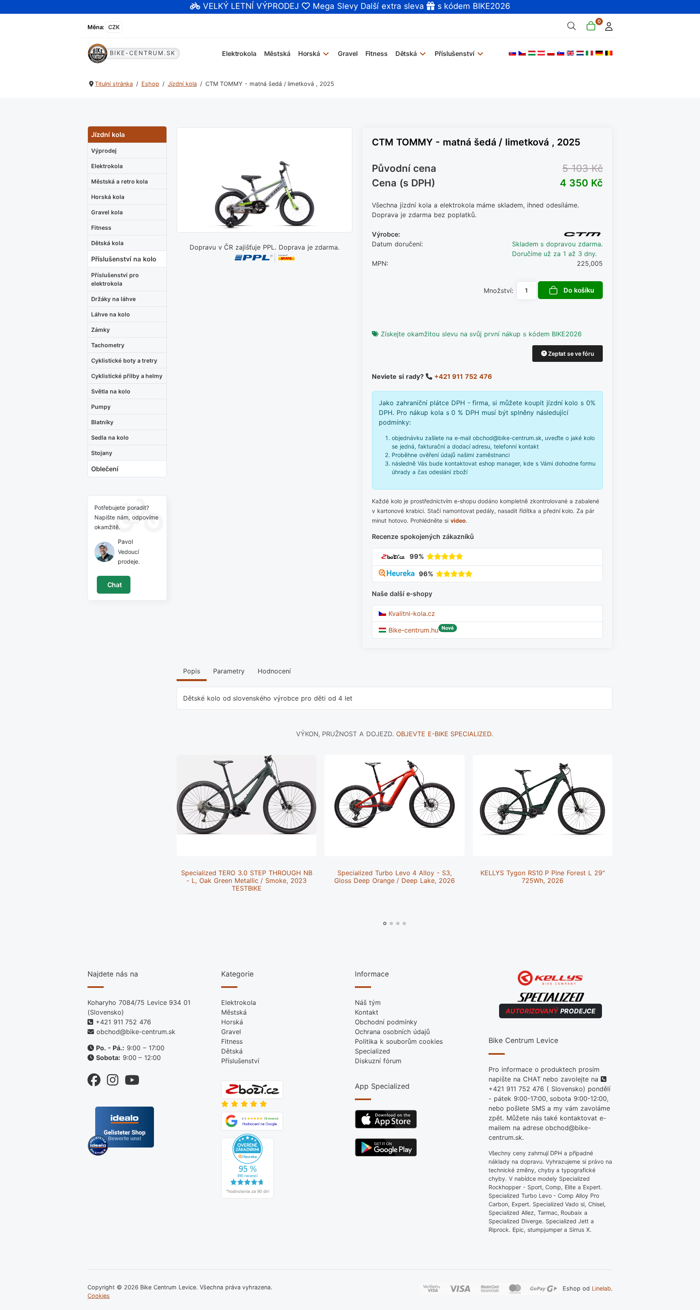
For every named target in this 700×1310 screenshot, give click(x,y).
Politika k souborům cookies (399, 1041)
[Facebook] (94, 1078)
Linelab (601, 1287)
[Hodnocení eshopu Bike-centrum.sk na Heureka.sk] (397, 574)
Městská (277, 53)
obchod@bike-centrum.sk (135, 1032)
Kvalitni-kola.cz (410, 613)
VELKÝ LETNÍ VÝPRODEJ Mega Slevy (280, 6)
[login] (606, 25)
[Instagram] (109, 1078)
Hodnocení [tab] (274, 671)
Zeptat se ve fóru (570, 353)
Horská (309, 53)
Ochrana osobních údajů (392, 1032)
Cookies (99, 1295)
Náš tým (368, 1002)
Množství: (498, 290)
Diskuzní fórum (378, 1061)
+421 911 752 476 (463, 376)
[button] (384, 923)
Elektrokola (239, 53)
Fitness (376, 53)
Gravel (347, 53)
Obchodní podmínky (386, 1022)
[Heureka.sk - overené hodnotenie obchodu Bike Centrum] (247, 1166)
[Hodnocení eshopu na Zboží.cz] (393, 556)
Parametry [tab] (229, 671)
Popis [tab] (191, 671)
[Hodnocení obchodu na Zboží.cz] (252, 1089)
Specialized (372, 1051)
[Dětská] (422, 53)
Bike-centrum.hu (412, 630)
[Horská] (325, 53)
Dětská (406, 53)
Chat (113, 585)
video (458, 520)
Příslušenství (454, 53)
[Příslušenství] (479, 53)
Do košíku (578, 290)
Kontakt (366, 1012)
